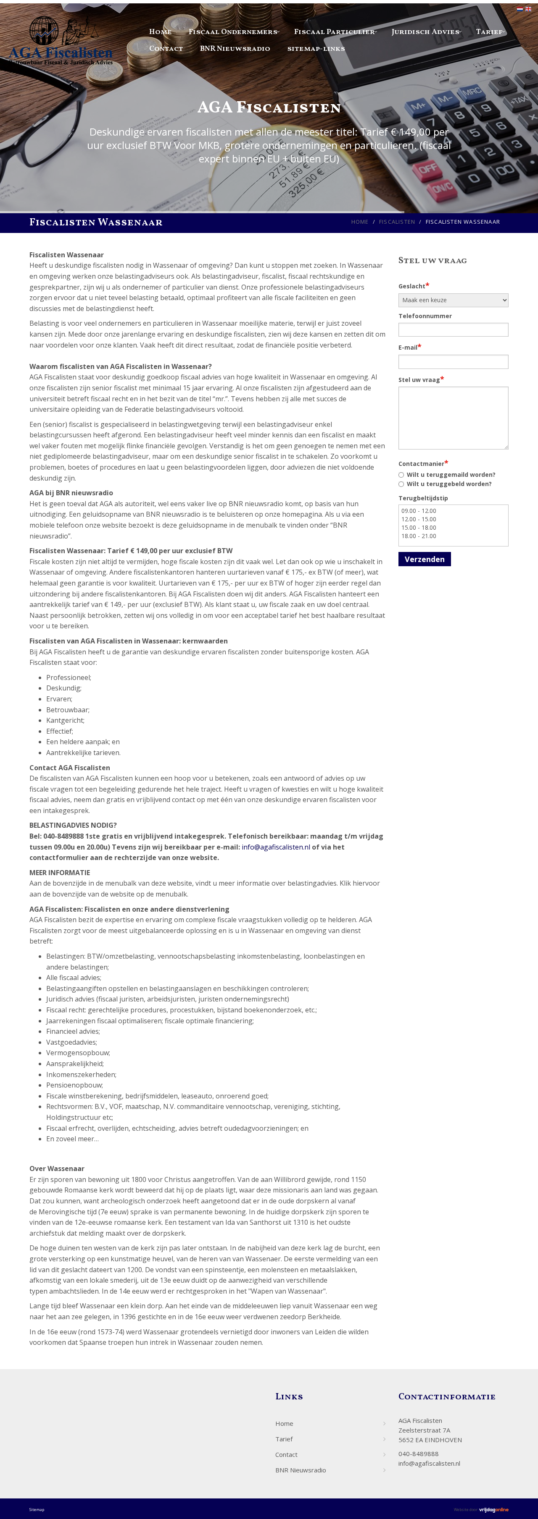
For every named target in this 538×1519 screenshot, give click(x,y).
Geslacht (414, 285)
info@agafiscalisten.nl (276, 847)
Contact (166, 49)
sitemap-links (316, 49)
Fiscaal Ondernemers (233, 32)
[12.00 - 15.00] (454, 519)
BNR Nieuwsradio (235, 49)
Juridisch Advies (425, 32)
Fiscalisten (397, 221)
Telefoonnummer (425, 316)
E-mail (410, 347)
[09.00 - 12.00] (454, 511)
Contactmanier (423, 463)
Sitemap (36, 1509)
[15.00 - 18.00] (454, 527)
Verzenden (425, 559)
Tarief (489, 32)
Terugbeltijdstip (423, 498)
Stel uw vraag (421, 379)
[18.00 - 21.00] (454, 536)
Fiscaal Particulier (334, 32)
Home (160, 32)
